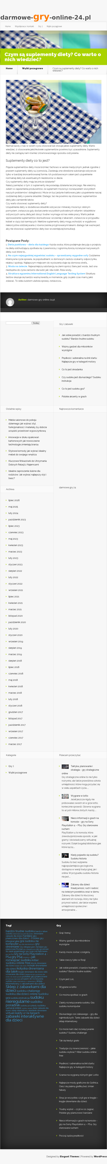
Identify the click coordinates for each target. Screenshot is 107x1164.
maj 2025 (13, 506)
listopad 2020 (15, 616)
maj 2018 (13, 680)
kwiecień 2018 (15, 686)
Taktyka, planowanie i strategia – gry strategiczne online (80, 770)
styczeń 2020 (15, 635)
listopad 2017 (15, 718)
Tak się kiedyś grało (69, 1040)
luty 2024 (13, 513)
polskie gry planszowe (34, 976)
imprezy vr (27, 957)
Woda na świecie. (18, 266)
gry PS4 (16, 957)
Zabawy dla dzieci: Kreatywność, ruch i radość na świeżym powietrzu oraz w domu (80, 888)
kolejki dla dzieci (21, 966)
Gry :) (40, 26)
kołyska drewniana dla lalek (25, 970)
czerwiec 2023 (15, 532)
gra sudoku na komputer (22, 942)
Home (8, 26)
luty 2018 (13, 699)
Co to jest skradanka (72, 369)
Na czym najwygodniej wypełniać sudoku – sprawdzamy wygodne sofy (48, 255)
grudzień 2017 (15, 712)
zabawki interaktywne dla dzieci (25, 1018)
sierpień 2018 (15, 660)
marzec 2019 (15, 654)
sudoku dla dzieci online (22, 994)
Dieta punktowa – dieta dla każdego (28, 244)
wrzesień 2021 (15, 590)
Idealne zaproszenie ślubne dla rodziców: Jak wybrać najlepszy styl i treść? (27, 475)
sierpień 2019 (15, 648)
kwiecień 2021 (15, 603)
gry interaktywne (29, 949)
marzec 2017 (15, 744)
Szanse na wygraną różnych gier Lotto (79, 1075)
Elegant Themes (69, 1156)
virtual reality (14, 1013)
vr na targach (31, 1013)
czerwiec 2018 (15, 673)
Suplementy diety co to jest (27, 160)
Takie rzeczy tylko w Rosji (72, 960)
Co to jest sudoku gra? (73, 388)
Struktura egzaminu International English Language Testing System (46, 273)
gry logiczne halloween (36, 951)
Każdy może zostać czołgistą (74, 952)
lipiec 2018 (13, 667)
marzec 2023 (15, 551)
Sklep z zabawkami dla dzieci (26, 988)
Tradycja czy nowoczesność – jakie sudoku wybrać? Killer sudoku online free (77, 1052)
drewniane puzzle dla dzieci (23, 934)
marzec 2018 (15, 693)
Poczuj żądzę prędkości (71, 1135)
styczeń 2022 (15, 583)
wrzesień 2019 (15, 641)
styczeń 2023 (15, 564)
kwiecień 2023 (15, 545)
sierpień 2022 (15, 571)
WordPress (100, 1156)
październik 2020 (17, 622)
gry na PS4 (9, 954)
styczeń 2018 (15, 705)
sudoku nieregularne (25, 999)
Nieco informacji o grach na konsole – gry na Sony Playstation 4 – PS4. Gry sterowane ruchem (78, 1124)
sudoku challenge (28, 991)
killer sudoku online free (22, 962)
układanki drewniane (37, 1010)
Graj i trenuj (64, 933)
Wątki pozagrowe (54, 26)
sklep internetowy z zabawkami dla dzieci (25, 982)
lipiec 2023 (14, 526)
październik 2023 (17, 519)
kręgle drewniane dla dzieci (30, 972)
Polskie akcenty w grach (74, 396)
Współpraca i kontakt (24, 26)
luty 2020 (13, 628)
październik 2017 (16, 725)
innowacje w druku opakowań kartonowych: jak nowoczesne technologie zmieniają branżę (24, 441)
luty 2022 (13, 577)
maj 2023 (13, 538)
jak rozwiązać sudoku (20, 958)
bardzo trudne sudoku (20, 931)
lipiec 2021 (13, 596)
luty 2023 (13, 558)
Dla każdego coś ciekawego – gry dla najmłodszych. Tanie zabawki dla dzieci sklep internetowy (79, 1018)
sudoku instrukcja (20, 998)
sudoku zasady (27, 1008)
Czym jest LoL (66, 979)
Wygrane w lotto (79, 795)
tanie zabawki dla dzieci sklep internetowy (27, 1009)
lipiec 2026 (14, 500)
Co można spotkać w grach (73, 995)
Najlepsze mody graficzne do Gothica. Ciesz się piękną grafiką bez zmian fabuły (78, 1086)
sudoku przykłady (28, 1006)
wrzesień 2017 (15, 731)
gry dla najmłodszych (27, 944)
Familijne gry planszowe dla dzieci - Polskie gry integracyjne (24, 939)
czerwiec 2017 (15, 737)
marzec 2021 (15, 609)
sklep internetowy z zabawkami (24, 981)
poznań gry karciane (13, 979)
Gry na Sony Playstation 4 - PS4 (27, 955)
